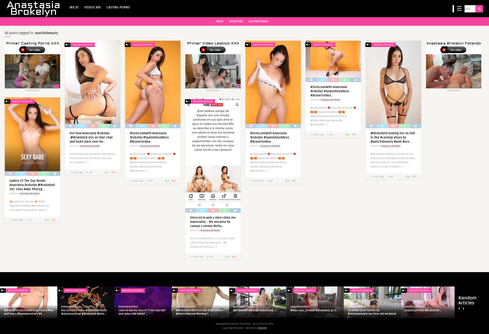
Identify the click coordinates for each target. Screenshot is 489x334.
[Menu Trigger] (459, 8)
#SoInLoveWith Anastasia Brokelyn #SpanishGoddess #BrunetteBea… (149, 137)
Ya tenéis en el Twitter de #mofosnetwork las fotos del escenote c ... (142, 314)
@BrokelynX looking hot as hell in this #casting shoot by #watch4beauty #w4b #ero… (393, 137)
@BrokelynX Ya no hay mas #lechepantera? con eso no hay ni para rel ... (372, 314)
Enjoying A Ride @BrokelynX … (194, 310)
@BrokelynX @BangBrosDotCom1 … (25, 310)
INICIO (74, 7)
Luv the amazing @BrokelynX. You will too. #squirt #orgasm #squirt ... (313, 312)
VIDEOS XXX (92, 7)
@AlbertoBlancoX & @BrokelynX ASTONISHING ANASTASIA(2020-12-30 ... (257, 312)
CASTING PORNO (118, 7)
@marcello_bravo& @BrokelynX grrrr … (85, 310)
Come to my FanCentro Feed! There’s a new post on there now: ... (428, 312)
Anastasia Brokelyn (82, 45)
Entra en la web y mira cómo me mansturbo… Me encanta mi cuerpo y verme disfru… (213, 222)
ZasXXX (262, 328)
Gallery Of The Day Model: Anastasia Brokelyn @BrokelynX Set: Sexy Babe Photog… (32, 185)
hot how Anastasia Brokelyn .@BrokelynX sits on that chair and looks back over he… (91, 137)
